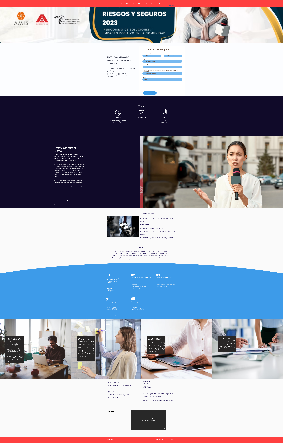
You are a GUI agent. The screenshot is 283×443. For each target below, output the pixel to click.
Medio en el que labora (148, 64)
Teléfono (144, 77)
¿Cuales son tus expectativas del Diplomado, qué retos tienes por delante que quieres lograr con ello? (160, 71)
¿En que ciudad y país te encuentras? (171, 53)
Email (144, 59)
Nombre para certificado (148, 53)
